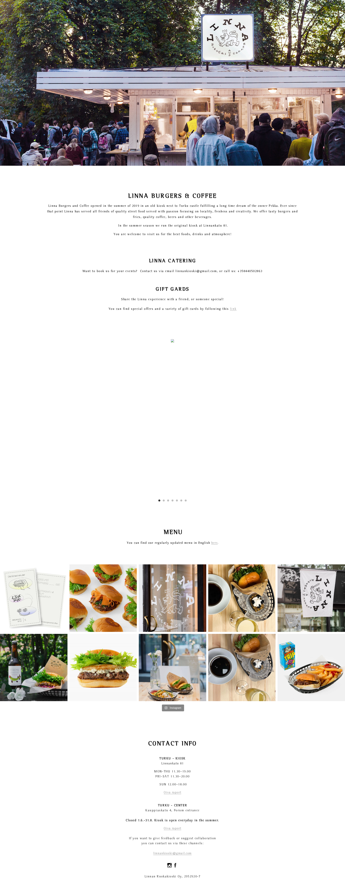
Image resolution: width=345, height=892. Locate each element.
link (233, 309)
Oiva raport (172, 792)
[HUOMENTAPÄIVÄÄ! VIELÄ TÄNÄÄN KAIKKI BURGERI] (103, 598)
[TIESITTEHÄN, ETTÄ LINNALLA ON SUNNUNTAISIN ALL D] (242, 598)
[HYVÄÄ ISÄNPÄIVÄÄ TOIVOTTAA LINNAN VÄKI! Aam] (103, 667)
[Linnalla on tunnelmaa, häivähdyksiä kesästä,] (172, 667)
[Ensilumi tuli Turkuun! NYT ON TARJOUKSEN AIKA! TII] (172, 598)
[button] (159, 501)
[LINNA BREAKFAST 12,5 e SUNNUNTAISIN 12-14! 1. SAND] (242, 667)
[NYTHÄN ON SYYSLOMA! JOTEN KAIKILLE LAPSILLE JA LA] (311, 667)
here (214, 543)
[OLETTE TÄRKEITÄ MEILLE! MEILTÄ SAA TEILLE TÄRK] (33, 598)
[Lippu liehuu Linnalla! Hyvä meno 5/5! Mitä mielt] (311, 598)
